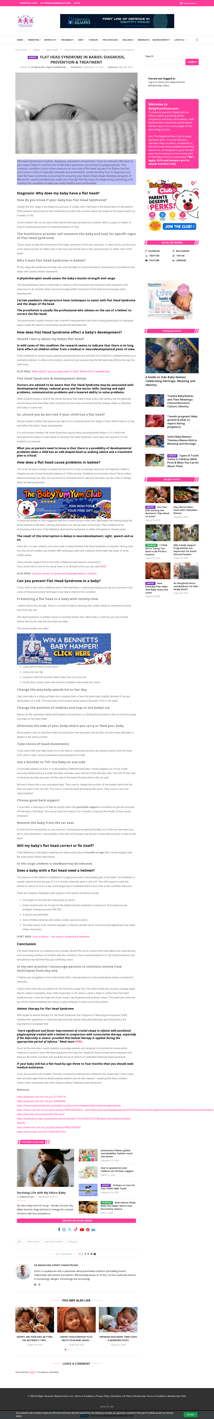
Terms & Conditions (84, 1396)
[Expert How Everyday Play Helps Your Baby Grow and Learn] (76, 1320)
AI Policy (127, 1396)
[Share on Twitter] (88, 1253)
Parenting (33, 40)
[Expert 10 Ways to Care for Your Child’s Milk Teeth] (88, 1190)
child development (54, 1241)
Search (149, 56)
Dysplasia (72, 1241)
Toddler (93, 40)
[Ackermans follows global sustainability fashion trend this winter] (88, 1155)
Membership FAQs (177, 1396)
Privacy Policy (103, 1396)
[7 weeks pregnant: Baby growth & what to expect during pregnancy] (154, 421)
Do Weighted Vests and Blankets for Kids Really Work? (186, 586)
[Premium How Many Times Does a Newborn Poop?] (118, 1320)
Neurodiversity (161, 40)
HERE (103, 566)
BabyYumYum (27, 1196)
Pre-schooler (110, 40)
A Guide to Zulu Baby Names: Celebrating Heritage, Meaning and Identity (170, 381)
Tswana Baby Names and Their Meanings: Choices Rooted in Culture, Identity (180, 401)
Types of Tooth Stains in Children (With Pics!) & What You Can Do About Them (182, 461)
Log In (77, 3)
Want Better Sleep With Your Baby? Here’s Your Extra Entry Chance (118, 1205)
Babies (36, 49)
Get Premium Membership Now (55, 3)
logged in (33, 1372)
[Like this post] (82, 1253)
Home (20, 40)
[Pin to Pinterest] (91, 1253)
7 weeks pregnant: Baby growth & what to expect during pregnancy (182, 422)
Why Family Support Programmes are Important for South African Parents (185, 550)
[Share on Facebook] (85, 1253)
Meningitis (143, 40)
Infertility (50, 40)
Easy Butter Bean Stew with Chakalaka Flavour (185, 510)
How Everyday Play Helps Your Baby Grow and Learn (156, 588)
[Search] (197, 40)
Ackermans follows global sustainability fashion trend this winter (116, 1153)
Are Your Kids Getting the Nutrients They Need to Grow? (157, 512)
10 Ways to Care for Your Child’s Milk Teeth (118, 1187)
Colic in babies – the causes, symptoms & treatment (61, 936)
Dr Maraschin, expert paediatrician (48, 67)
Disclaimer (116, 1396)
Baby (80, 40)
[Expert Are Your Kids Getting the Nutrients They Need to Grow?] (34, 1320)
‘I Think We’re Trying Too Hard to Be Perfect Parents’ (156, 550)
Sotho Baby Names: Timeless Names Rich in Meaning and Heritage (182, 440)
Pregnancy (67, 40)
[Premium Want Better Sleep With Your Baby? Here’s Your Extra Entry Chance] (88, 1207)
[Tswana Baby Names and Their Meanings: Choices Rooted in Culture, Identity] (154, 400)
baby (19, 1241)
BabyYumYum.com (63, 1396)
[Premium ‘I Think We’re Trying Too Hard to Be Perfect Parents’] (157, 532)
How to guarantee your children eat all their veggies (117, 1169)
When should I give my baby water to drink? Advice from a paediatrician (71, 371)
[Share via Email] (95, 1253)
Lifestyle (179, 40)
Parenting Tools (28, 3)
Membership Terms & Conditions (149, 1396)
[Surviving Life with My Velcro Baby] (45, 1168)
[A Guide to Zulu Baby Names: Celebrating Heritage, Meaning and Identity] (172, 355)
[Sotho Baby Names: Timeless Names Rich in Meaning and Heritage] (154, 441)
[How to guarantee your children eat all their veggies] (88, 1172)
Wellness (128, 40)
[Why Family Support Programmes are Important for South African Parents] (186, 532)
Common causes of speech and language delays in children (64, 573)
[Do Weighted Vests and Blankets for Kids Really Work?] (186, 571)
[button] (19, 1328)
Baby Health (52, 49)
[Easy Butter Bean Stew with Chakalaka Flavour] (186, 494)
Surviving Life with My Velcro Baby (41, 1192)
